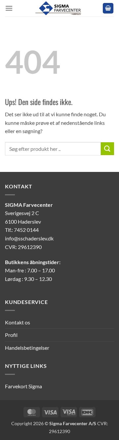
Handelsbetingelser (27, 347)
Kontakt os (17, 322)
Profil (11, 335)
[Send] (107, 148)
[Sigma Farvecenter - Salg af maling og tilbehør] (59, 8)
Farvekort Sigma (23, 386)
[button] (9, 8)
